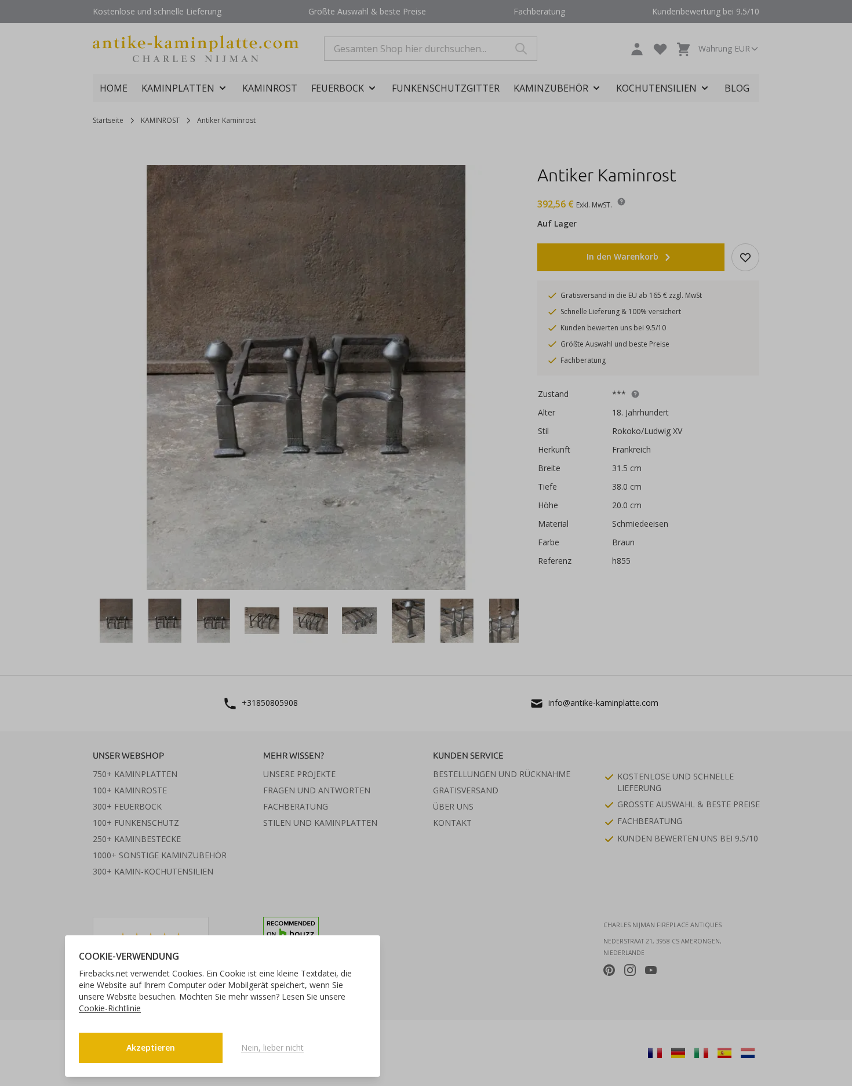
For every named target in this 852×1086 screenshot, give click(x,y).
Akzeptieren (150, 1047)
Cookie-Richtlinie (110, 1008)
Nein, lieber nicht (272, 1047)
